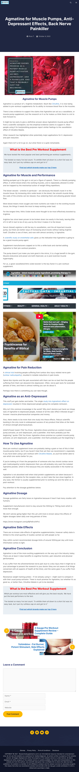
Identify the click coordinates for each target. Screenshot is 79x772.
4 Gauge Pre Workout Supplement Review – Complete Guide (46, 631)
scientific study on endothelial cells (19, 238)
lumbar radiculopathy (12, 375)
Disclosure (55, 750)
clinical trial (9, 373)
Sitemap (22, 750)
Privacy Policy (31, 750)
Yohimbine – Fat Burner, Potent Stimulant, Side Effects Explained (27, 647)
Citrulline (55, 104)
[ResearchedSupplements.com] (5, 2)
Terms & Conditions (44, 750)
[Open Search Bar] (70, 2)
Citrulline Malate (45, 454)
